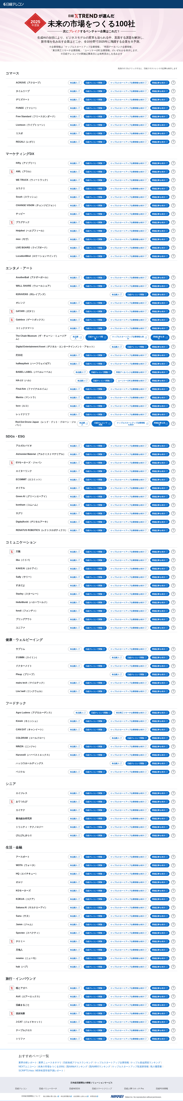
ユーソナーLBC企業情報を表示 (131, 381)
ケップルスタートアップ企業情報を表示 (127, 83)
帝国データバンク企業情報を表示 (130, 372)
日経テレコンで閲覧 (94, 83)
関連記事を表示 (158, 83)
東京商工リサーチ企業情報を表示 (130, 713)
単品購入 (73, 83)
